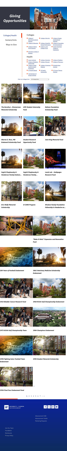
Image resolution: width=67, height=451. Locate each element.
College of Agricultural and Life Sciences (33, 40)
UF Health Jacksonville (44, 71)
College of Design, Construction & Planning (57, 40)
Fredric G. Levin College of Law (44, 47)
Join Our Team (9, 428)
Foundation (8, 430)
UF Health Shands (32, 70)
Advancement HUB (40, 416)
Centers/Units (11, 40)
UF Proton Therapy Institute (57, 71)
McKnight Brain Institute (56, 66)
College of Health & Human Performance (46, 44)
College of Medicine (57, 60)
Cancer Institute (32, 60)
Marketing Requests (41, 421)
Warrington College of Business (33, 52)
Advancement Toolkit (41, 418)
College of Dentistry (45, 60)
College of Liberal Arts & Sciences (32, 47)
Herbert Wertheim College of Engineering (57, 48)
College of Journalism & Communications (58, 44)
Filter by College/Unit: (24, 79)
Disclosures (8, 433)
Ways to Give (11, 44)
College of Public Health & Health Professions (32, 67)
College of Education (33, 43)
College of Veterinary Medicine (46, 66)
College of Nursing (45, 62)
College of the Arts (45, 38)
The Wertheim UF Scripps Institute (32, 74)
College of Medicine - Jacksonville (33, 62)
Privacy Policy (9, 435)
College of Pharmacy (58, 62)
